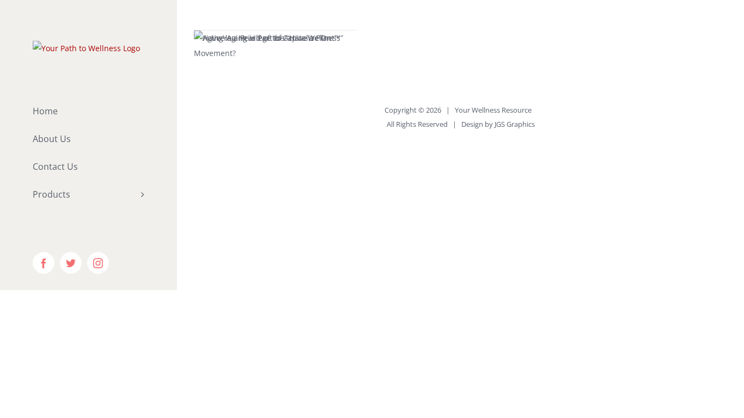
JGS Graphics (515, 124)
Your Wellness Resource (493, 110)
